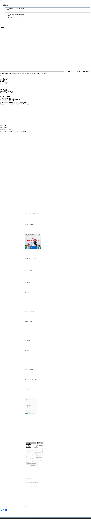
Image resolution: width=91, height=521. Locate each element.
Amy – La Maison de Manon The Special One (15, 13)
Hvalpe (4, 20)
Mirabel (8, 15)
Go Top (1, 520)
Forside (4, 3)
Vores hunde (5, 5)
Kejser (8, 9)
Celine (8, 16)
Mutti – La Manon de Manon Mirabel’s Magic (15, 17)
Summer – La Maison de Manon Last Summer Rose (17, 18)
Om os (4, 4)
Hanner (6, 6)
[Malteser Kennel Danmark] (1, 1)
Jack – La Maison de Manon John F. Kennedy (15, 8)
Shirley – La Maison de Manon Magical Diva (15, 14)
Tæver (6, 11)
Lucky (8, 10)
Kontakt (4, 21)
